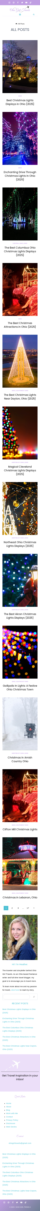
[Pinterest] (13, 2)
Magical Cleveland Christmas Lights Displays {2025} (20, 470)
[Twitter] (22, 2)
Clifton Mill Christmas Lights (20, 829)
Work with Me (12, 1113)
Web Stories (11, 1127)
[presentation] (20, 66)
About (8, 1107)
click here (15, 990)
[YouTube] (26, 2)
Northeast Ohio (18, 462)
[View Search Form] (33, 14)
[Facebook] (18, 2)
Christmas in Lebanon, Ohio (20, 897)
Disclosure (10, 1123)
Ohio (20, 96)
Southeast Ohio (22, 681)
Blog (8, 1110)
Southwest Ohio (22, 390)
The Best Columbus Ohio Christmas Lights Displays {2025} (20, 251)
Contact (9, 1117)
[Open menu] (20, 14)
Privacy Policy (12, 1120)
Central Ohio (18, 243)
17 (28, 908)
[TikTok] (30, 2)
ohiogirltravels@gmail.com (20, 1143)
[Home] (16, 24)
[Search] (34, 996)
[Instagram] (9, 2)
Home (8, 1103)
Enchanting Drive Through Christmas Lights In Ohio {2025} (20, 175)
